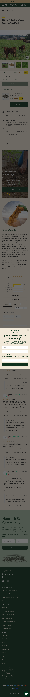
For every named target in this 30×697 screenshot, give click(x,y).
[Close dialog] (28, 330)
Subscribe (15, 364)
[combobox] (15, 360)
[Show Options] (27, 360)
